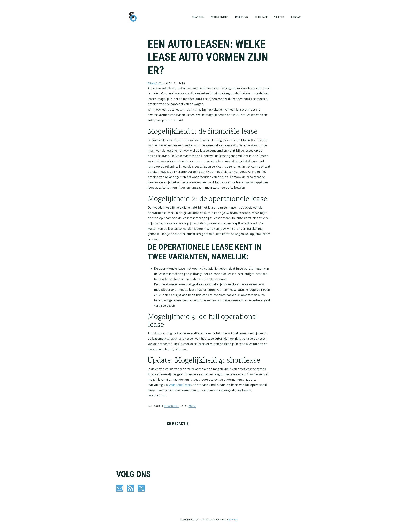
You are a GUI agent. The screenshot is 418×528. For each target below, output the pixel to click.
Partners (233, 519)
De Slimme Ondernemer (132, 17)
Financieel (155, 83)
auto (192, 405)
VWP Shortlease (180, 385)
